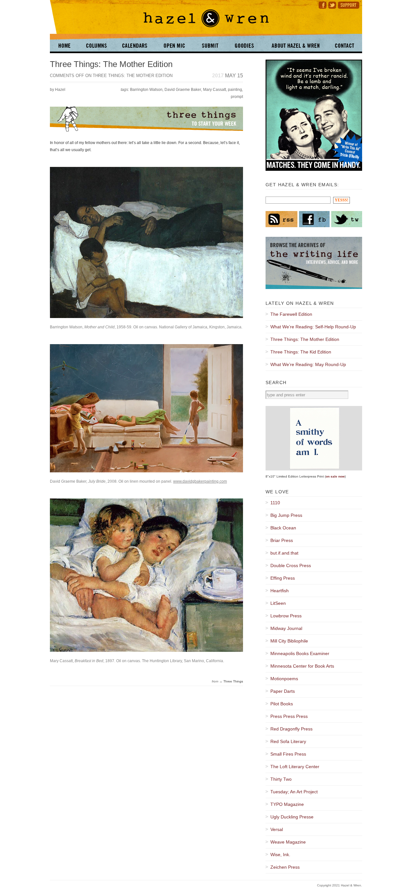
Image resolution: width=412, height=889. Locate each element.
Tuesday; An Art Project (294, 791)
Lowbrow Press (286, 615)
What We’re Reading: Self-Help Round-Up (313, 326)
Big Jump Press (286, 515)
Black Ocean (283, 527)
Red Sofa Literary (288, 741)
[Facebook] (321, 4)
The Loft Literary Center (294, 766)
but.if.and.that (284, 553)
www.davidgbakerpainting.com (200, 481)
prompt (237, 96)
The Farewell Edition (291, 314)
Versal (276, 829)
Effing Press (282, 578)
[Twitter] (332, 4)
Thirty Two (281, 779)
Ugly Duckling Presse (292, 816)
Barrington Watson (146, 89)
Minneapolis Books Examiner (299, 653)
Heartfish (279, 590)
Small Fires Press (288, 754)
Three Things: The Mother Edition (111, 64)
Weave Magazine (288, 842)
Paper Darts (282, 691)
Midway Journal (286, 628)
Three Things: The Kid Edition (300, 351)
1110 (275, 502)
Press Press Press (289, 716)
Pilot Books (281, 703)
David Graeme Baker (182, 89)
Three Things (233, 681)
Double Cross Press (290, 565)
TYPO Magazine (287, 804)
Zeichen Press (285, 867)
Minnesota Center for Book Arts (302, 666)
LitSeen (278, 603)
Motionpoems (284, 678)
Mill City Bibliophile (289, 640)
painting (235, 89)
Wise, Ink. (280, 854)
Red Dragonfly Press (291, 728)
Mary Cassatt (214, 89)
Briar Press (281, 540)
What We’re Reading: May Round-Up (308, 364)
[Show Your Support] (349, 4)
